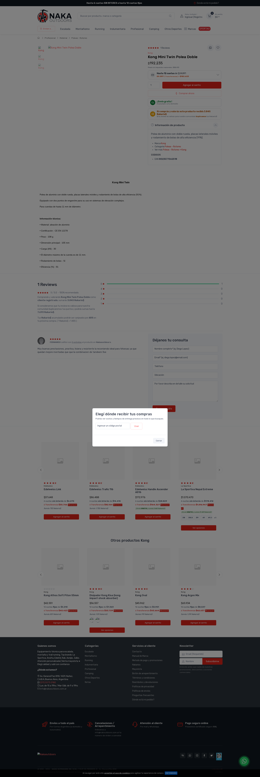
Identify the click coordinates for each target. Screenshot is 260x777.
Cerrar (159, 441)
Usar (136, 426)
